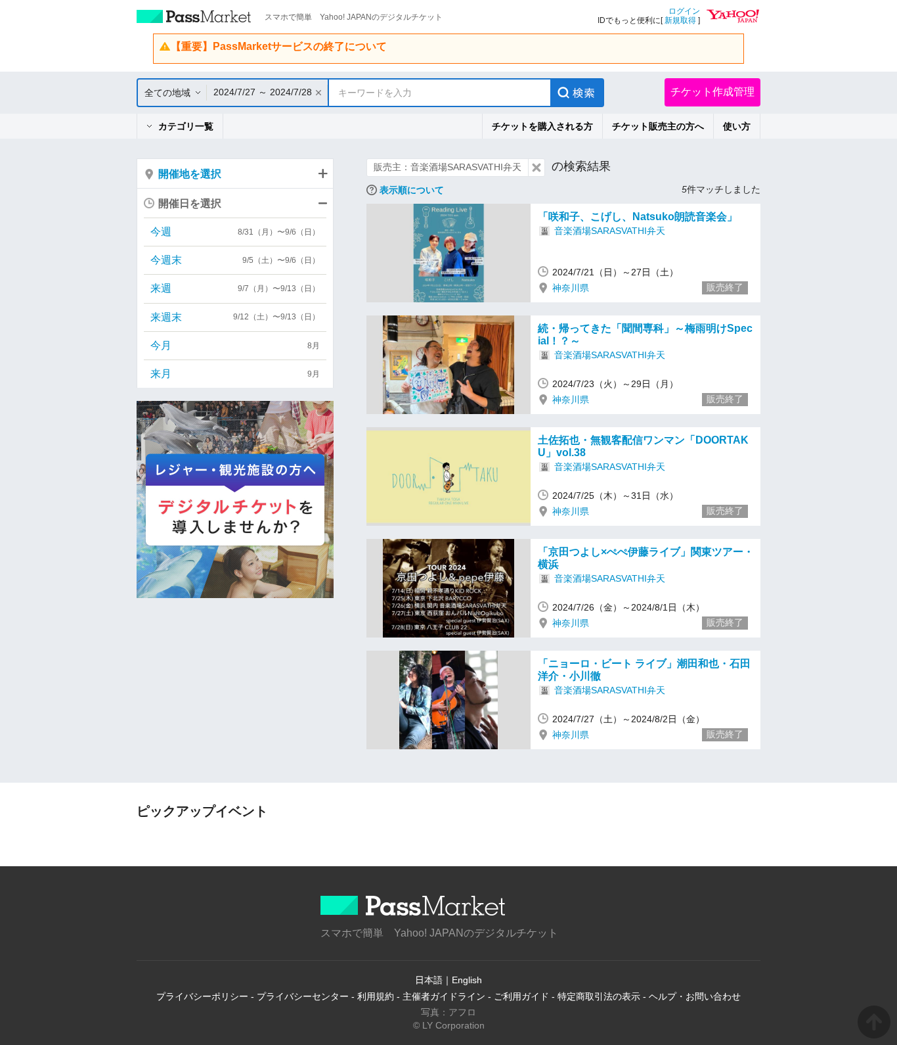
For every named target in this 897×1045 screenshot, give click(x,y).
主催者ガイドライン (444, 996)
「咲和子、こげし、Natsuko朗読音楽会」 (637, 216)
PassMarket (194, 16)
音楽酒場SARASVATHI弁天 (609, 230)
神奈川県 (570, 288)
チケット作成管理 (712, 91)
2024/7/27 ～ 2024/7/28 (262, 92)
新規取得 (680, 20)
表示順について (412, 190)
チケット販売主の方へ (658, 126)
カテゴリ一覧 (185, 126)
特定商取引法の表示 (599, 996)
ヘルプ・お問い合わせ (695, 996)
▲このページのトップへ (874, 1022)
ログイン (684, 11)
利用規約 (375, 996)
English (467, 980)
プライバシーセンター (303, 996)
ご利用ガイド (521, 996)
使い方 (737, 126)
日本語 (429, 980)
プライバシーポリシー (202, 996)
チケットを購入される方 (542, 126)
